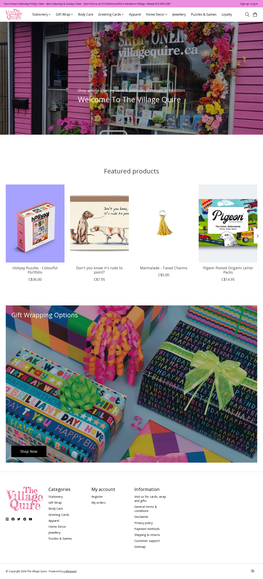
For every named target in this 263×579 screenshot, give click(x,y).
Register (97, 496)
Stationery (55, 496)
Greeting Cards (58, 515)
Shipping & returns (147, 535)
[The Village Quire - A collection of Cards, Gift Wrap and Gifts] (13, 14)
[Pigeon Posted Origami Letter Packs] (228, 224)
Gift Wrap (55, 502)
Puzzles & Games (204, 14)
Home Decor (57, 526)
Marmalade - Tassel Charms (163, 268)
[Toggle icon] (247, 14)
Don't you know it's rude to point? (99, 270)
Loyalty (226, 14)
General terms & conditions (145, 508)
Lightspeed (69, 571)
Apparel (135, 14)
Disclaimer (141, 517)
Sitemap (140, 547)
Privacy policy (143, 523)
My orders (98, 502)
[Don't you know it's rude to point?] (99, 224)
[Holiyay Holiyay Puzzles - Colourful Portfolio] (35, 224)
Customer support (147, 541)
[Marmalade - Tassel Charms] (163, 224)
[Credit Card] (252, 571)
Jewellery (179, 14)
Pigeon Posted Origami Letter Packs (228, 270)
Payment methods (147, 529)
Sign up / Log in (249, 4)
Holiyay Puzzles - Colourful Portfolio (35, 270)
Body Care (85, 14)
